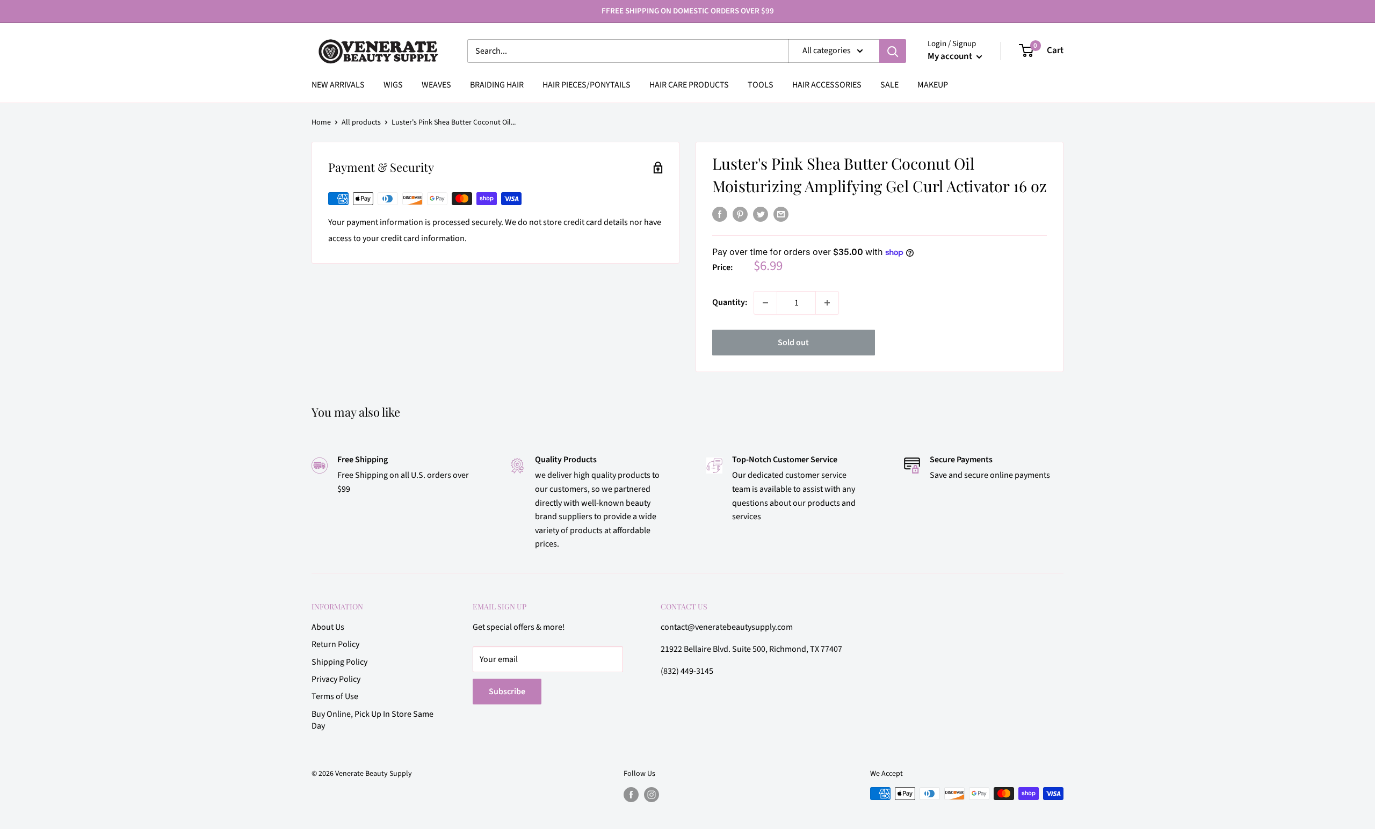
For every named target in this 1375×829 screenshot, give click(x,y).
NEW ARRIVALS (338, 85)
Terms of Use (335, 696)
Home (321, 122)
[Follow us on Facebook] (631, 794)
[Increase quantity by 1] (827, 303)
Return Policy (335, 644)
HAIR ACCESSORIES (827, 85)
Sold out (793, 342)
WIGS (393, 85)
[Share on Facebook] (719, 214)
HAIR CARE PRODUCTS (689, 85)
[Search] (892, 51)
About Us (328, 627)
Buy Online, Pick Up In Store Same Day (372, 720)
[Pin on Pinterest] (740, 214)
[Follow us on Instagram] (651, 794)
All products (361, 122)
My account (951, 56)
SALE (889, 85)
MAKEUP (932, 85)
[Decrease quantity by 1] (765, 303)
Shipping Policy (339, 662)
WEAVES (436, 85)
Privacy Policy (336, 679)
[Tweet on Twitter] (760, 214)
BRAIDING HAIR (497, 85)
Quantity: (729, 302)
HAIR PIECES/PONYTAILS (586, 85)
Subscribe (507, 691)
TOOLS (760, 85)
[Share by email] (780, 214)
